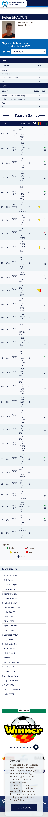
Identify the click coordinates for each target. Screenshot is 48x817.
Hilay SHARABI (10, 666)
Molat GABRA (10, 621)
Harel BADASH (10, 584)
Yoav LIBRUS (9, 648)
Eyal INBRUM (9, 630)
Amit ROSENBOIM (11, 662)
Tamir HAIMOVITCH (12, 625)
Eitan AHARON (10, 575)
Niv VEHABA (9, 685)
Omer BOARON (10, 598)
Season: (6, 51)
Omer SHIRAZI (10, 671)
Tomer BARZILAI (11, 594)
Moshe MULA (10, 657)
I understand (24, 807)
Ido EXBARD (9, 616)
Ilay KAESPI (9, 639)
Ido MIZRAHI (9, 653)
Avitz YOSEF (9, 694)
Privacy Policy (17, 800)
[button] (43, 3)
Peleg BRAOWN (10, 603)
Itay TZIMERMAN (11, 680)
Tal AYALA (8, 580)
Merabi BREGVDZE (12, 607)
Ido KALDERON (10, 644)
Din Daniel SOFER (11, 676)
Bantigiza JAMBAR (11, 635)
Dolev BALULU (10, 589)
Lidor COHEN (9, 612)
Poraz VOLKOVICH (12, 689)
